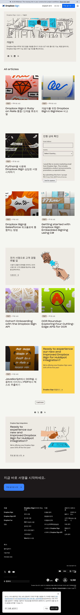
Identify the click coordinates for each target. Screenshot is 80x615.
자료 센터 (67, 524)
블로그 (19, 15)
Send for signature (49, 180)
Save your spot (64, 2)
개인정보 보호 (8, 557)
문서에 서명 (27, 518)
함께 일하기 (7, 549)
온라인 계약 (27, 526)
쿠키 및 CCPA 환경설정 (51, 524)
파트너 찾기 (73, 519)
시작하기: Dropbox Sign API (53, 532)
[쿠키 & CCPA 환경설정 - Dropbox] (31, 602)
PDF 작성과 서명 (29, 522)
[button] (57, 6)
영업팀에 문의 (47, 6)
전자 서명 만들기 (29, 530)
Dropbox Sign (11, 15)
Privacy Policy (49, 177)
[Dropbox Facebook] (9, 572)
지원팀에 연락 (48, 520)
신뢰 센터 (67, 534)
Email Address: (47, 141)
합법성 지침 (67, 529)
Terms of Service (61, 177)
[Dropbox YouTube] (13, 572)
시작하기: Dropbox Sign (52, 528)
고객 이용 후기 (67, 519)
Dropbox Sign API (10, 516)
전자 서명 (27, 514)
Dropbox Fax (8, 520)
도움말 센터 (47, 512)
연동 (5, 524)
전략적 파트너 (73, 513)
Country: (45, 149)
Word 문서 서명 (29, 538)
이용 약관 (7, 553)
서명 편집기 (27, 534)
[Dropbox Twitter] (5, 572)
